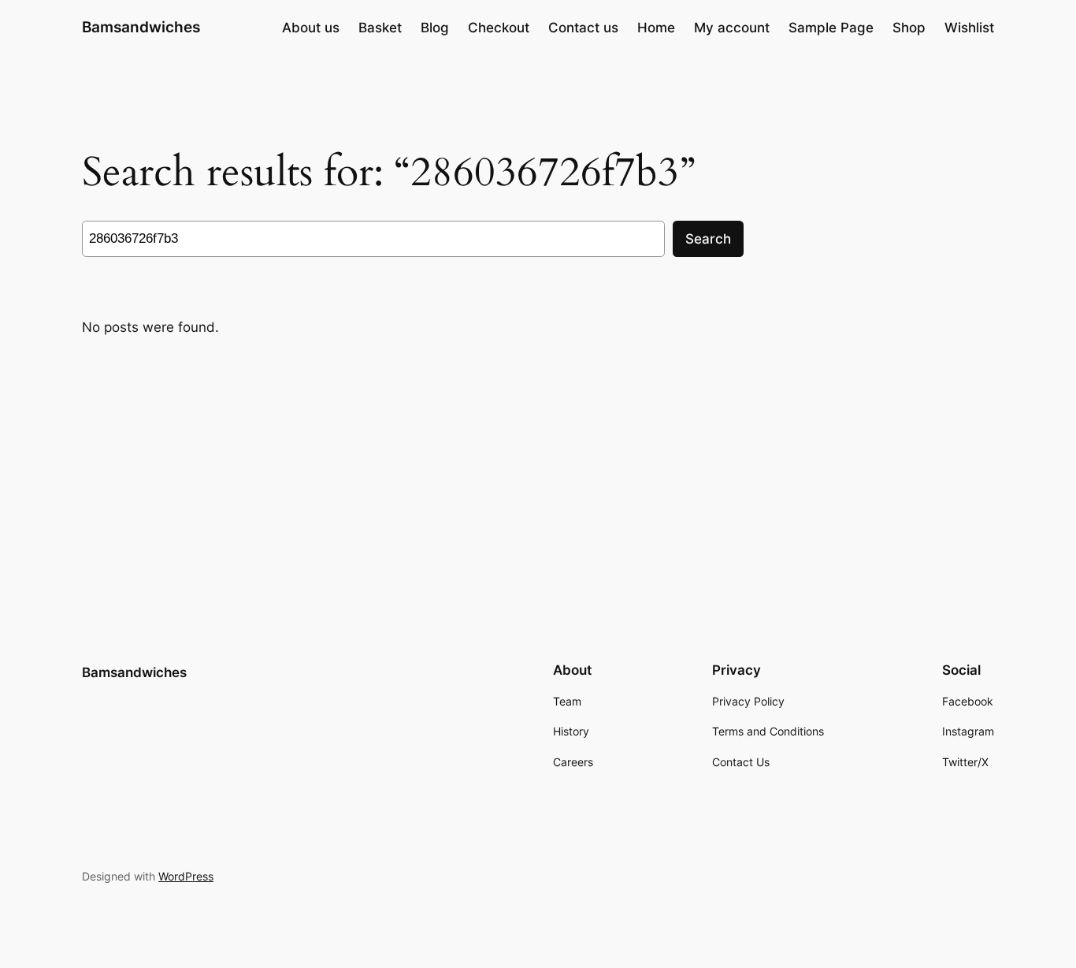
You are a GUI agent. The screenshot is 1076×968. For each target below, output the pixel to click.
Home (656, 27)
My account (732, 27)
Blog (435, 27)
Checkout (498, 27)
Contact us (583, 27)
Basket (380, 27)
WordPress (185, 876)
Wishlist (969, 27)
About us (310, 27)
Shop (909, 27)
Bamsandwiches (141, 26)
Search (708, 239)
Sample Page (831, 27)
